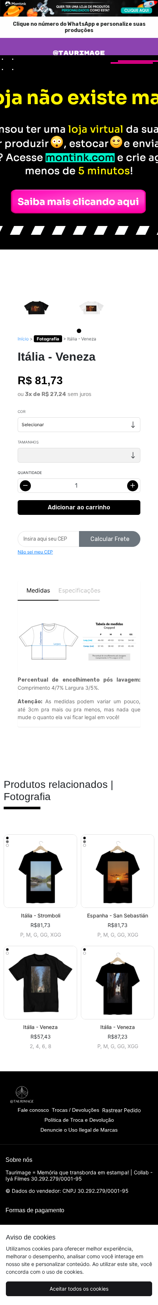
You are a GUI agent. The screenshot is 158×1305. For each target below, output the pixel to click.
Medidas (38, 590)
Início (23, 339)
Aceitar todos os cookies (79, 1288)
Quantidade (30, 472)
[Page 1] (79, 331)
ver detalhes (40, 871)
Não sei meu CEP (35, 552)
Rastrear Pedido (121, 1110)
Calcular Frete (109, 538)
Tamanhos (28, 442)
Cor (21, 411)
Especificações (78, 590)
